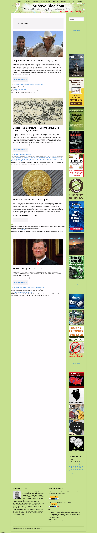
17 (69, 467)
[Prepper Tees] (76, 427)
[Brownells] (76, 92)
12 (73, 466)
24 (69, 469)
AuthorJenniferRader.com (19, 89)
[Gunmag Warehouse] (76, 142)
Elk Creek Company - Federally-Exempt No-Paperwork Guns (27, 84)
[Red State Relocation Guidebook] (76, 380)
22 (80, 467)
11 (71, 466)
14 (78, 466)
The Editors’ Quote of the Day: (27, 268)
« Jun (70, 474)
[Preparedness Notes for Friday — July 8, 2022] (38, 44)
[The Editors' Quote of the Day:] (38, 252)
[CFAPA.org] (76, 396)
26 (73, 469)
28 (78, 469)
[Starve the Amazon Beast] (76, 349)
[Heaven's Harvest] (76, 165)
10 (69, 466)
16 (82, 466)
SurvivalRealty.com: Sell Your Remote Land (23, 225)
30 (82, 469)
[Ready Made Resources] (76, 267)
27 (75, 469)
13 (75, 466)
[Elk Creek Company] (76, 189)
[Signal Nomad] (76, 244)
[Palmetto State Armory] (76, 216)
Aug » (73, 474)
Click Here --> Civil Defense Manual (21, 154)
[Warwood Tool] (76, 412)
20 (75, 467)
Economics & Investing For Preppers (31, 199)
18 (71, 467)
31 (69, 470)
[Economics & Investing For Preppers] (38, 183)
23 (82, 467)
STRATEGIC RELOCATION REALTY (22, 292)
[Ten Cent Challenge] (76, 443)
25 (71, 469)
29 (80, 469)
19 (73, 467)
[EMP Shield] (76, 301)
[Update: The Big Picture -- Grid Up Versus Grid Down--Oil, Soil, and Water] (38, 111)
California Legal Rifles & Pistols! (20, 229)
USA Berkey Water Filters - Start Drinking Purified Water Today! (28, 287)
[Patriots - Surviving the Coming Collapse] (76, 65)
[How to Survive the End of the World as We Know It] (76, 118)
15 (80, 466)
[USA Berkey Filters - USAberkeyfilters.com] (76, 317)
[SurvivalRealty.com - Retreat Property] (76, 333)
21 (78, 467)
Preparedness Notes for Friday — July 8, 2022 (35, 60)
